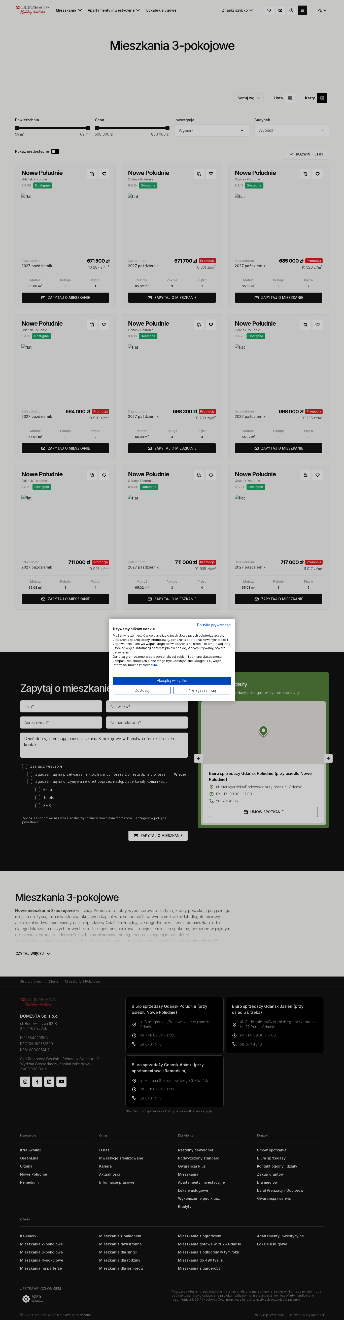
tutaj (154, 665)
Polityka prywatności (214, 625)
